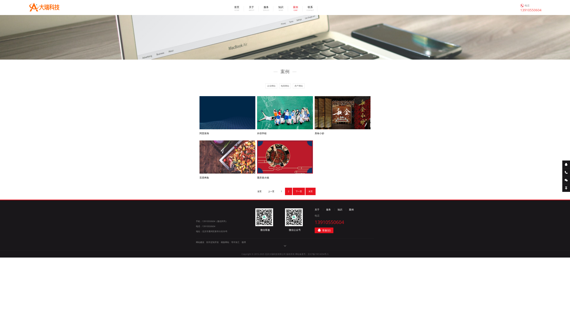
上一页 (271, 191)
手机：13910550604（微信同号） (212, 221)
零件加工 (235, 242)
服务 (266, 8)
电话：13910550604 (205, 226)
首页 (236, 8)
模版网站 (225, 242)
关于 (251, 8)
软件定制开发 (212, 242)
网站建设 (200, 242)
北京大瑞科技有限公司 (40, 7)
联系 (310, 8)
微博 (244, 242)
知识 (280, 8)
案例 (295, 8)
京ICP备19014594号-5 (318, 254)
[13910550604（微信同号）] (566, 172)
